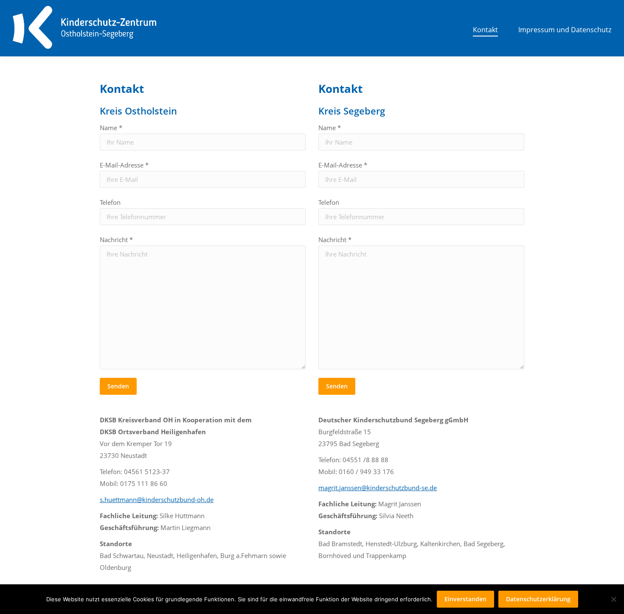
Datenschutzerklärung (538, 599)
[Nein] (613, 599)
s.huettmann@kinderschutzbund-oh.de (157, 499)
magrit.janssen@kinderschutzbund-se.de (377, 487)
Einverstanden (465, 599)
